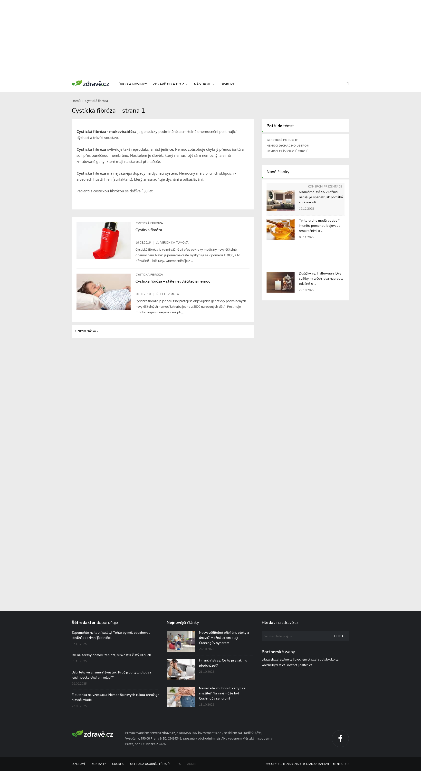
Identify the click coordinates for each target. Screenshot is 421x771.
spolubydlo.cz (328, 659)
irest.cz (292, 665)
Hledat (339, 636)
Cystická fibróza (96, 101)
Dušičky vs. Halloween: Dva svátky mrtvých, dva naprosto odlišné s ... (321, 278)
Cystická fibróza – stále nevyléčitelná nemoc (172, 281)
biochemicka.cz (305, 659)
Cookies (118, 764)
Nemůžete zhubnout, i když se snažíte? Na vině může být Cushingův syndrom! (222, 693)
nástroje (203, 84)
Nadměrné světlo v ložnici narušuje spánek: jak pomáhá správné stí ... (321, 197)
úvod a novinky (132, 84)
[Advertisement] (210, 39)
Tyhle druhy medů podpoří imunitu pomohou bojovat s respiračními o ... (319, 225)
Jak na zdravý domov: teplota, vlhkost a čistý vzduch (111, 655)
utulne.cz (286, 659)
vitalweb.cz (270, 659)
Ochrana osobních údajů (150, 764)
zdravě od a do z (169, 84)
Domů (76, 101)
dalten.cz (305, 665)
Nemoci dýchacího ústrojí (287, 146)
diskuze (227, 84)
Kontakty (99, 764)
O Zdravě (79, 764)
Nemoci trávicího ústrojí (287, 151)
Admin (191, 764)
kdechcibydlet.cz (273, 665)
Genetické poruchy (282, 140)
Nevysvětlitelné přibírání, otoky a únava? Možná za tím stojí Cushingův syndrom (224, 637)
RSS (178, 764)
